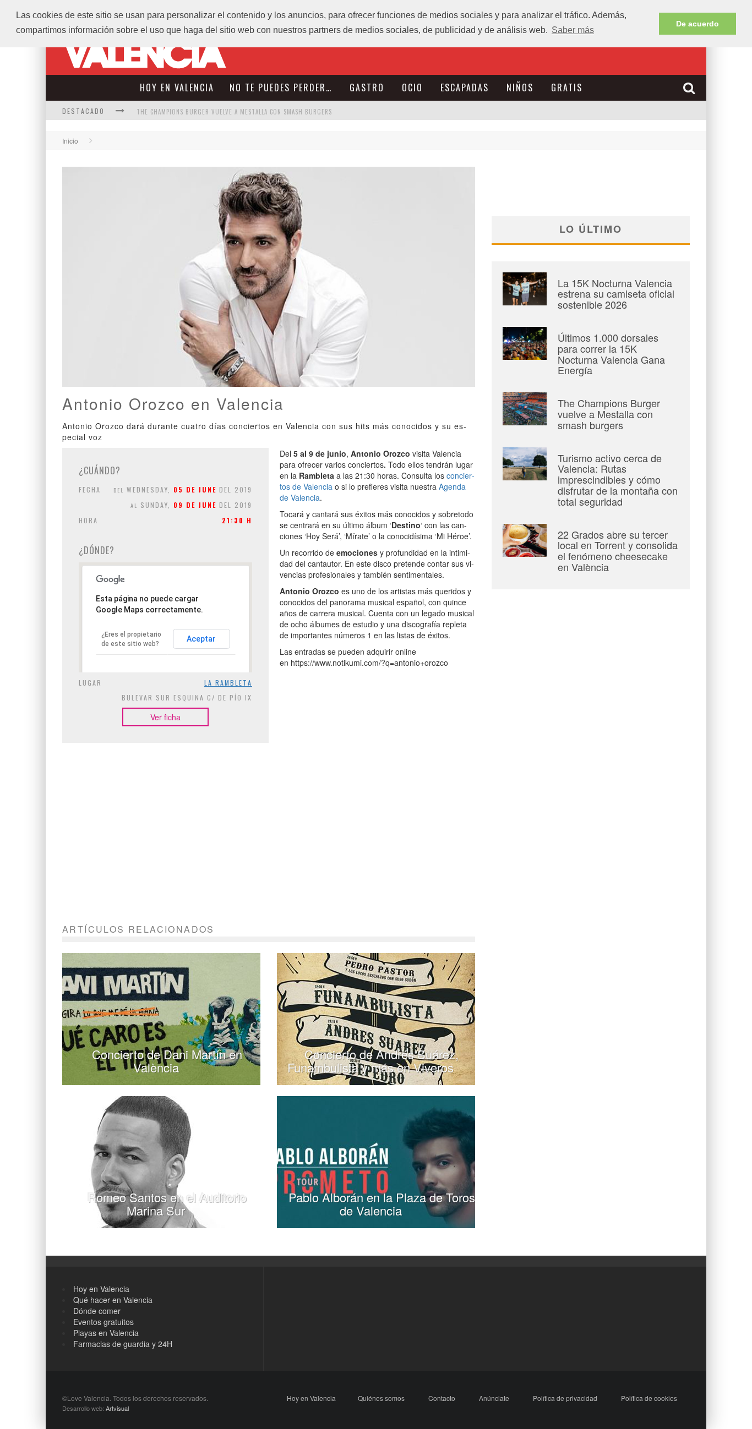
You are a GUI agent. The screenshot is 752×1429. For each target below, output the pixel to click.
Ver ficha (165, 716)
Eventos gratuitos (103, 1321)
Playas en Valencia (106, 1332)
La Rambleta (228, 682)
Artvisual (117, 1408)
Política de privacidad (565, 1398)
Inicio (70, 140)
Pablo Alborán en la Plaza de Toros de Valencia (381, 1204)
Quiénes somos (381, 1398)
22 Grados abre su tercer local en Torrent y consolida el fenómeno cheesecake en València (618, 550)
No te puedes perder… (281, 87)
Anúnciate (494, 1398)
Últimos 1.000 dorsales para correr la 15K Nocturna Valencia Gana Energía (611, 353)
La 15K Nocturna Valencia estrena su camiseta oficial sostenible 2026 (616, 294)
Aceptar (201, 638)
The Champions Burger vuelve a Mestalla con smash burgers (234, 111)
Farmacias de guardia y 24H (122, 1343)
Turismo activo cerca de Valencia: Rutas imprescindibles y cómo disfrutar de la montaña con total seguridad (618, 479)
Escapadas (464, 87)
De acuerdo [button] (697, 23)
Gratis (566, 87)
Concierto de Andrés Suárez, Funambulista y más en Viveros (373, 1060)
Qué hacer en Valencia (112, 1299)
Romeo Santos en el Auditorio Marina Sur (167, 1204)
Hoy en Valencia (177, 87)
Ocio (412, 87)
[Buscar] (690, 88)
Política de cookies (649, 1398)
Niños (519, 87)
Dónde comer (97, 1310)
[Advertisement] (268, 847)
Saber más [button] (573, 30)
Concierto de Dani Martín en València (167, 1060)
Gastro (367, 87)
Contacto (441, 1398)
